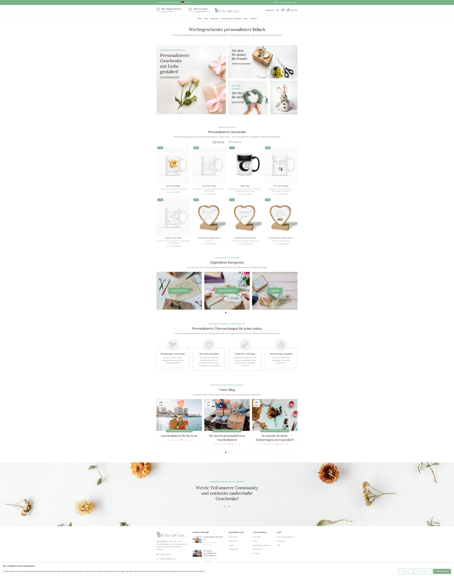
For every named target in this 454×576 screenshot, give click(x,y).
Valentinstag (240, 191)
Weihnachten (182, 189)
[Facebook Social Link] (275, 2)
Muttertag (257, 189)
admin (186, 440)
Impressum (281, 541)
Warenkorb (233, 541)
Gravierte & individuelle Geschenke (227, 431)
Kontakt (256, 553)
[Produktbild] (173, 165)
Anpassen (406, 571)
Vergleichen (233, 549)
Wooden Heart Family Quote (209, 238)
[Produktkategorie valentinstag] (227, 291)
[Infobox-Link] (169, 10)
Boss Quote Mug (209, 186)
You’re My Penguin (280, 186)
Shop (255, 541)
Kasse (231, 545)
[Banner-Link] (191, 79)
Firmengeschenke (209, 189)
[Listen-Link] (173, 559)
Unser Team (257, 549)
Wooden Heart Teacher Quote (281, 238)
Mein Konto (233, 537)
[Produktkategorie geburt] (274, 291)
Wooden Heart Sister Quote (245, 238)
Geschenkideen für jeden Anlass (179, 431)
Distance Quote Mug (173, 238)
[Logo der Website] (227, 10)
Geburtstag (173, 189)
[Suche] (277, 10)
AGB (278, 545)
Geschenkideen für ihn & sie (179, 436)
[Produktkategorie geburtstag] (179, 291)
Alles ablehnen (423, 571)
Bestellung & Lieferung (262, 545)
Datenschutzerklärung (286, 537)
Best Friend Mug (173, 186)
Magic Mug (245, 186)
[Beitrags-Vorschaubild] (197, 541)
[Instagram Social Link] (277, 2)
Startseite (257, 537)
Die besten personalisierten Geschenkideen (209, 553)
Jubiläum (250, 189)
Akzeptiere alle (442, 571)
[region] (227, 569)
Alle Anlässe (164, 189)
